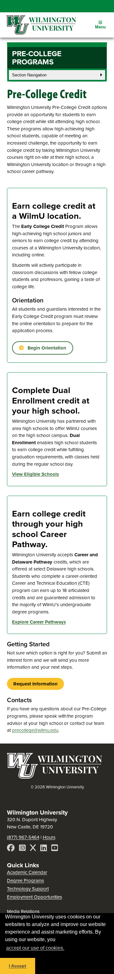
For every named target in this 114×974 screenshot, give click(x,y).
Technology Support (28, 888)
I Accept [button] (17, 965)
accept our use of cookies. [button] (35, 948)
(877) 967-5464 (23, 837)
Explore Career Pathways (39, 621)
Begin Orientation (45, 347)
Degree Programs (25, 880)
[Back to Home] (54, 776)
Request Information (35, 683)
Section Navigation (29, 75)
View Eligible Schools (35, 474)
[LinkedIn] (44, 848)
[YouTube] (54, 848)
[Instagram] (23, 848)
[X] (33, 848)
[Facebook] (11, 848)
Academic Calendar (27, 872)
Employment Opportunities (34, 896)
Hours (49, 837)
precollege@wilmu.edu (35, 730)
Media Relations (23, 911)
